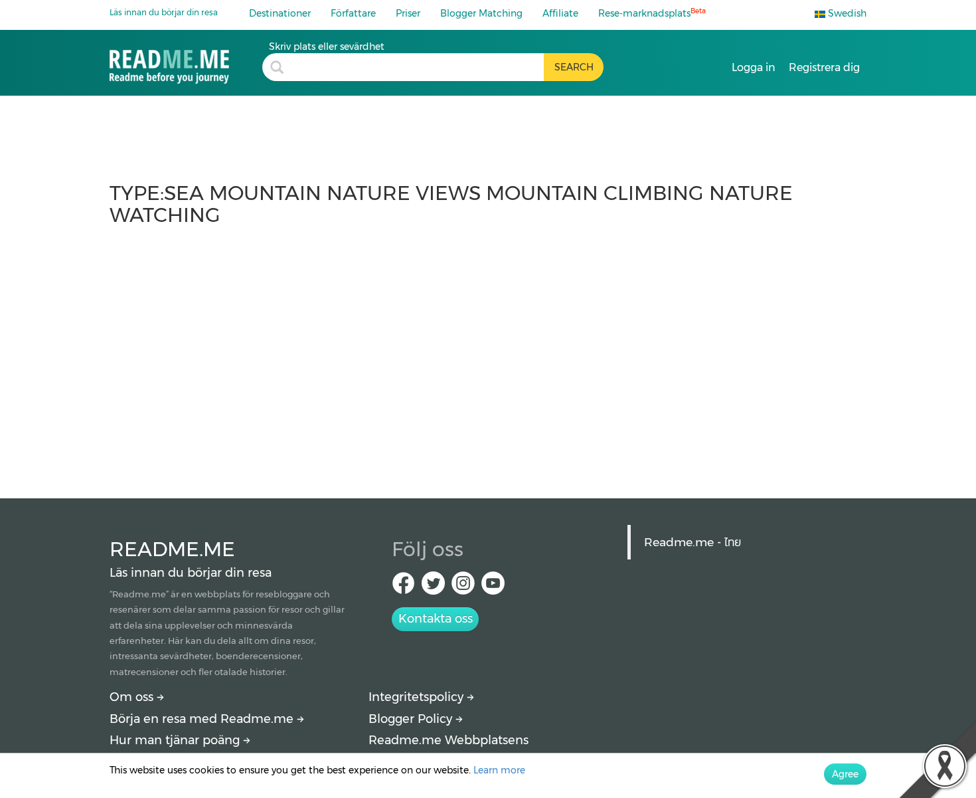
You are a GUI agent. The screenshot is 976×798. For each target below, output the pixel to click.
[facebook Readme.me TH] (403, 587)
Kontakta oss (435, 618)
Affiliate (560, 13)
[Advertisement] (488, 355)
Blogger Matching (481, 13)
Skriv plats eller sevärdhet (326, 46)
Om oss (133, 697)
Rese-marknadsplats (652, 13)
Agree (845, 774)
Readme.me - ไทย (692, 542)
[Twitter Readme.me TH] (433, 587)
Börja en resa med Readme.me (203, 719)
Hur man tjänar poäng (176, 740)
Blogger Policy (411, 719)
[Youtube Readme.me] (493, 587)
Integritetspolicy (417, 697)
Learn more (499, 770)
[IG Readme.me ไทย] (463, 587)
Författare (353, 13)
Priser (408, 13)
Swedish (845, 13)
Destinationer (280, 13)
